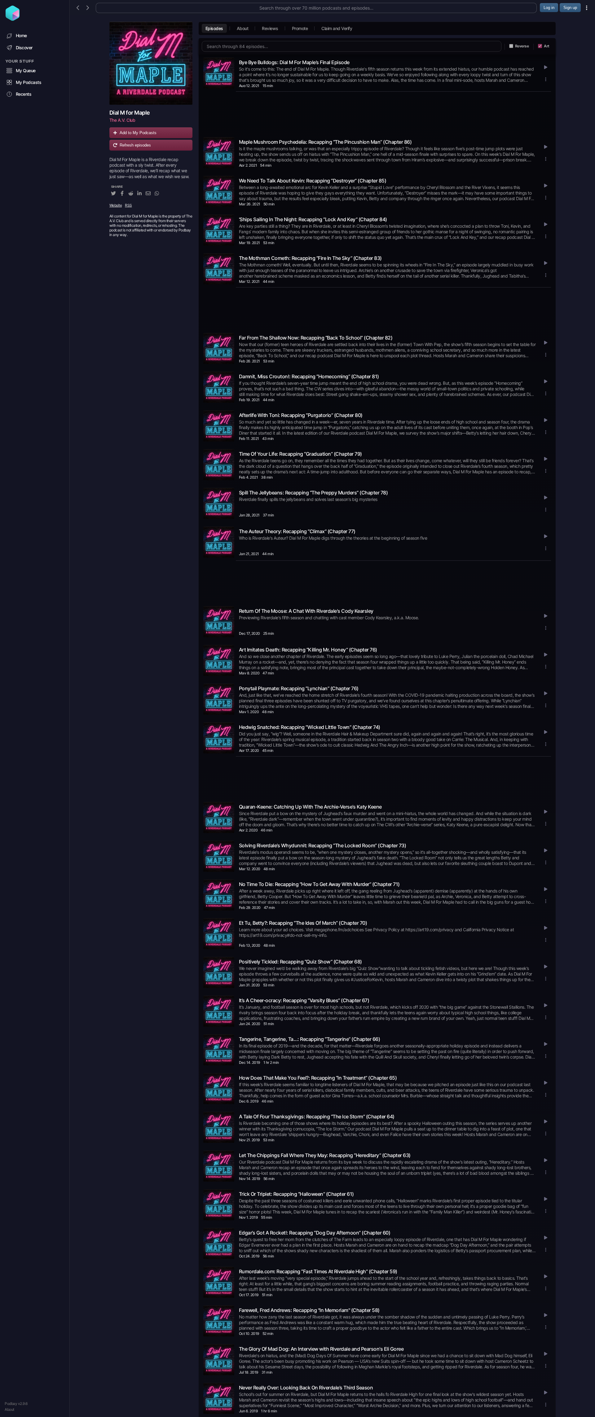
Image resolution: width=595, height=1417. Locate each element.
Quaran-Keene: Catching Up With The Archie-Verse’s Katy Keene (310, 807)
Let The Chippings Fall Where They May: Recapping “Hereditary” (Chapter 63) (325, 1155)
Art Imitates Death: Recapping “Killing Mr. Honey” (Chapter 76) (308, 650)
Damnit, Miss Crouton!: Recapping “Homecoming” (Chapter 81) (309, 376)
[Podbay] (13, 19)
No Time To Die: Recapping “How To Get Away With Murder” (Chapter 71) (319, 884)
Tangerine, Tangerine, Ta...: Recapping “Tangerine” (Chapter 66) (309, 1039)
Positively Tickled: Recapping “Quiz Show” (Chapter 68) (300, 962)
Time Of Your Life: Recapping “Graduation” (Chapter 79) (300, 454)
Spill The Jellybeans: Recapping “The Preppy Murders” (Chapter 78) (313, 492)
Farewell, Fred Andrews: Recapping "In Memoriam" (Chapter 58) (309, 1310)
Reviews (270, 28)
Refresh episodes (135, 145)
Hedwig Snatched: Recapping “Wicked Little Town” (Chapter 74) (309, 727)
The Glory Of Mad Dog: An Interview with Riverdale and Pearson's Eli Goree (321, 1349)
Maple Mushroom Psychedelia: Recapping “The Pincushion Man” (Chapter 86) (325, 142)
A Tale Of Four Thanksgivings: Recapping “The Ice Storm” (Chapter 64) (316, 1116)
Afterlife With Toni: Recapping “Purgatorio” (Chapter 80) (301, 415)
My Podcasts (29, 82)
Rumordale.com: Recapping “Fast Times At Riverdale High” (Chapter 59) (318, 1271)
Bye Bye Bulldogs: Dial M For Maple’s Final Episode (294, 62)
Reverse (522, 46)
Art (546, 46)
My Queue (26, 70)
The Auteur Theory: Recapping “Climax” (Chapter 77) (297, 531)
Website (115, 205)
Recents (24, 94)
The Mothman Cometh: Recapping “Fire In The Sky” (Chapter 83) (310, 258)
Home (21, 35)
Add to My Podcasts (138, 132)
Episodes (214, 28)
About (9, 1409)
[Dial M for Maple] (150, 63)
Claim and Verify (336, 28)
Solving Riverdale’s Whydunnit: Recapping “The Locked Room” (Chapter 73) (322, 845)
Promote (300, 28)
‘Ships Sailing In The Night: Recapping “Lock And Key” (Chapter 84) (313, 219)
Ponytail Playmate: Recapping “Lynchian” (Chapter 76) (299, 688)
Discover (24, 47)
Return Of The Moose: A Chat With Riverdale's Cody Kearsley (306, 611)
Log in (549, 7)
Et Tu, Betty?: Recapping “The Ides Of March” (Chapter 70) (303, 923)
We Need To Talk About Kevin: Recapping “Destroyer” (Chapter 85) (312, 181)
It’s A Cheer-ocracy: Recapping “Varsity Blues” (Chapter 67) (304, 1000)
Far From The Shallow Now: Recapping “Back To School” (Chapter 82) (316, 338)
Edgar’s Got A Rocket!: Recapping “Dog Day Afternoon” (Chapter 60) (314, 1233)
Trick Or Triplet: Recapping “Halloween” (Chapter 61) (296, 1194)
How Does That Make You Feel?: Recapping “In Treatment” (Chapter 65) (318, 1078)
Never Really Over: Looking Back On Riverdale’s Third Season (306, 1387)
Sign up (570, 7)
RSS (128, 205)
